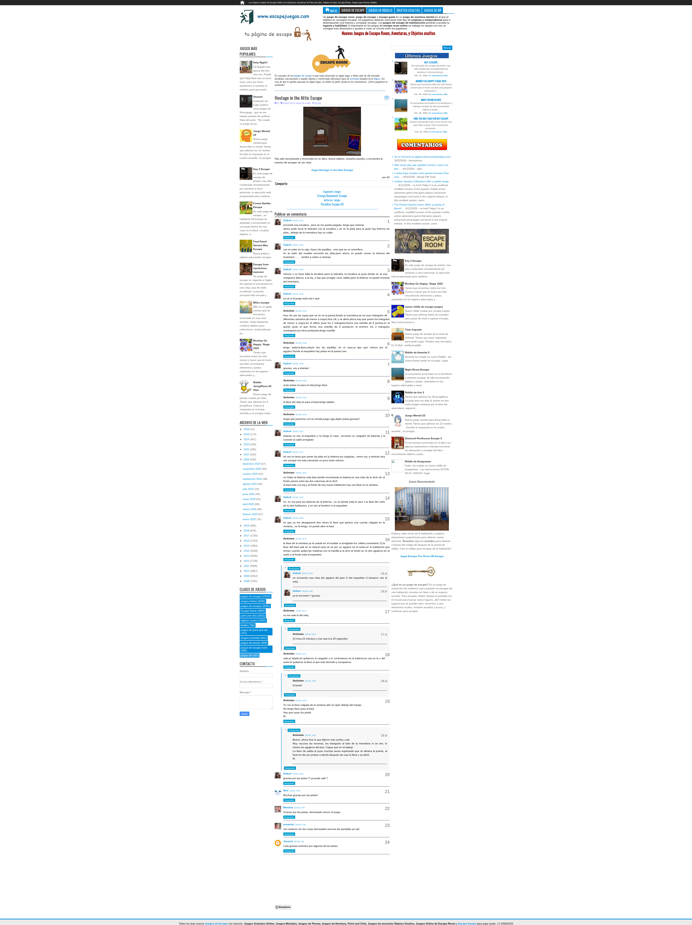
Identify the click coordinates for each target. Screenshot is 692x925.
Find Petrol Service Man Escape (260, 245)
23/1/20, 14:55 (307, 573)
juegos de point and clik (254, 630)
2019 (247, 525)
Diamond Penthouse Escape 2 (423, 438)
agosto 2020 (250, 483)
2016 (247, 540)
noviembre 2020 (252, 468)
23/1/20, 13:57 (297, 431)
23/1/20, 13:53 (301, 398)
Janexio (288, 841)
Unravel (258, 96)
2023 (247, 444)
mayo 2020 (249, 499)
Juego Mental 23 (415, 415)
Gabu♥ (287, 220)
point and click (249, 615)
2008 (247, 581)
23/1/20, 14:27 (301, 611)
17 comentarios (436, 76)
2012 (247, 560)
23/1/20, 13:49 (297, 364)
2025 (247, 434)
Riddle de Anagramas (418, 461)
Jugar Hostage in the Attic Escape (332, 170)
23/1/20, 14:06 (297, 518)
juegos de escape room (254, 647)
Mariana (288, 807)
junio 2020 (249, 494)
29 (386, 97)
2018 (247, 530)
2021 (247, 454)
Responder (289, 237)
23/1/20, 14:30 (310, 681)
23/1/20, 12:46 (297, 294)
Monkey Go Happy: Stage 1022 (261, 344)
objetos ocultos (249, 620)
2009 (247, 576)
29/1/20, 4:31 (299, 842)
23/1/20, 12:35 (297, 245)
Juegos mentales (250, 637)
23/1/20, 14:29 (310, 634)
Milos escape (261, 302)
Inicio (333, 10)
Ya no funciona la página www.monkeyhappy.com (422, 156)
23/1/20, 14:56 (307, 591)
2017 (247, 535)
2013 (247, 555)
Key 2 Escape (261, 169)
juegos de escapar (251, 606)
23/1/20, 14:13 (301, 539)
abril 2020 (249, 504)
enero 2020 (250, 519)
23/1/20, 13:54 (301, 414)
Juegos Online (249, 601)
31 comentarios (436, 113)
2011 (247, 565)
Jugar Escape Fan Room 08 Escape (422, 556)
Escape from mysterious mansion (261, 268)
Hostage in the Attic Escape (298, 97)
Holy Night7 (260, 62)
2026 (247, 429)
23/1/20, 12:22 (297, 221)
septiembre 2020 (253, 478)
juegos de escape (303, 103)
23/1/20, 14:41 (310, 735)
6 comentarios (435, 132)
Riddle (244, 625)
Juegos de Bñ (432, 10)
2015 (247, 545)
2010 (247, 570)
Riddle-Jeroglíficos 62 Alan (262, 386)
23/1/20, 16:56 (294, 791)
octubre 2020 (251, 473)
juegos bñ (246, 655)
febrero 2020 (250, 514)
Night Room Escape (431, 100)
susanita (288, 824)
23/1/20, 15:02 (297, 774)
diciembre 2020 (252, 463)
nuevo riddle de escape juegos (424, 306)
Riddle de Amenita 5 (417, 352)
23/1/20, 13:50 (301, 381)
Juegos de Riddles (380, 10)
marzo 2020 (250, 509)
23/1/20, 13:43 (301, 311)
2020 (247, 459)
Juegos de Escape (352, 10)
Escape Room (289, 103)
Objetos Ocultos (408, 10)
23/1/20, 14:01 (301, 473)
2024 (247, 439)
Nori (285, 790)
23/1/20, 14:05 (297, 497)
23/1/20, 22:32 (300, 825)
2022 (247, 449)
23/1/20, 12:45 (297, 270)
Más (446, 76)
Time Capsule (413, 329)
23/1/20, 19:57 (299, 808)
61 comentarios (436, 94)
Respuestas (294, 568)
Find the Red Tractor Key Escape (431, 118)
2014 (247, 550)
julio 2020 (248, 489)
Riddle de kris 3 (414, 392)
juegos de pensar (250, 642)
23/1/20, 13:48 (301, 343)
